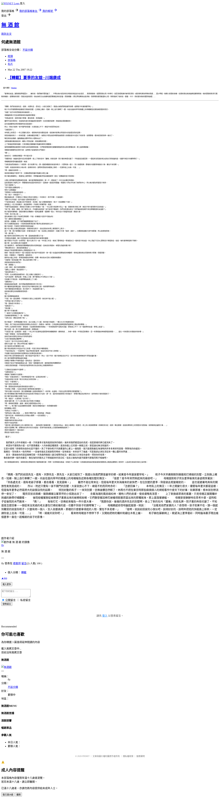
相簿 (10, 56)
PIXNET (86, 756)
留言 (24, 563)
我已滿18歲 (8, 794)
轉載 (23, 572)
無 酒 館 (10, 25)
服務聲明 (140, 756)
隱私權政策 (128, 756)
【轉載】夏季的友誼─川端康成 (34, 78)
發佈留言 (7, 604)
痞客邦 (17, 563)
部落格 (11, 60)
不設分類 (28, 49)
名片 (10, 64)
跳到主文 (6, 34)
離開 (18, 794)
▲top (4, 578)
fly (2, 545)
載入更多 (7, 584)
